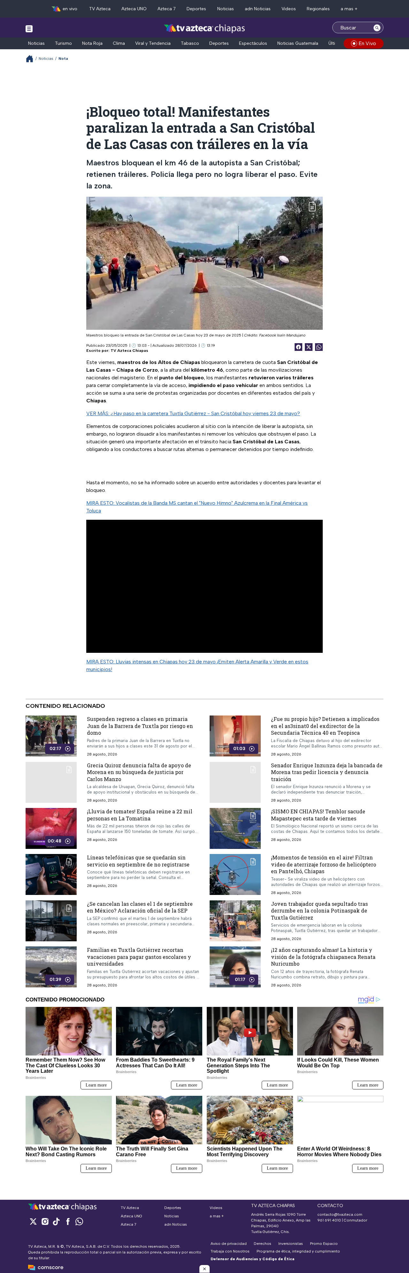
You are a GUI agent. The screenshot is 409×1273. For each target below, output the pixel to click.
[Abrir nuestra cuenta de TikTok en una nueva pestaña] (56, 1221)
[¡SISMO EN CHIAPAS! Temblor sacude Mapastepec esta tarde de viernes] (235, 828)
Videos (289, 9)
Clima (119, 43)
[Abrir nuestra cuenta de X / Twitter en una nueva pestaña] (33, 1221)
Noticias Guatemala (297, 43)
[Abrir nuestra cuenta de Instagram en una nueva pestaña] (45, 1221)
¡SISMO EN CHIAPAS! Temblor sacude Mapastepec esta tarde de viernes (318, 815)
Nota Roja (92, 43)
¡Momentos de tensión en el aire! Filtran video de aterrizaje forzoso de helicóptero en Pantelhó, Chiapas (323, 864)
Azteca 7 (167, 9)
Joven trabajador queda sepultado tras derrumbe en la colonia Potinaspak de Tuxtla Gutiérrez (319, 910)
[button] (204, 1269)
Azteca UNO (134, 9)
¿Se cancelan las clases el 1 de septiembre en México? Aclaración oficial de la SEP (140, 907)
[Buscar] (377, 27)
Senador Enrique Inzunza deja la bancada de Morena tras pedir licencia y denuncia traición (326, 772)
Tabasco (190, 43)
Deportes (196, 9)
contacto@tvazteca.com (339, 1214)
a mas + (349, 9)
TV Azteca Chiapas (129, 350)
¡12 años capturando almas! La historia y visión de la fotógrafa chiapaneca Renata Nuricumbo (323, 957)
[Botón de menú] (29, 28)
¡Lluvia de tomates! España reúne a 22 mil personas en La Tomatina (139, 815)
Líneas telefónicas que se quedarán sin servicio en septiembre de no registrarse (138, 861)
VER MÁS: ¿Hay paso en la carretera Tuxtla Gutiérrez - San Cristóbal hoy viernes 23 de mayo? (193, 413)
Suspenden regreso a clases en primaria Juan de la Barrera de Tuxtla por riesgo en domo (140, 726)
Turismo (63, 43)
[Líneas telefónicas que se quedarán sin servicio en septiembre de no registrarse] (51, 874)
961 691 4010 (329, 1220)
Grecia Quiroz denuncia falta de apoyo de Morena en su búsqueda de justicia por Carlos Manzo (139, 772)
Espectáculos (253, 43)
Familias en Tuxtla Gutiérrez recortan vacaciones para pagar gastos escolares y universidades (139, 957)
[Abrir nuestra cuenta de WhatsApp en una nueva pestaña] (79, 1221)
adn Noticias (258, 9)
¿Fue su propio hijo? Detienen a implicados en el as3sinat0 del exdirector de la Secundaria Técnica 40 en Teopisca (325, 726)
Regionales (318, 9)
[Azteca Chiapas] (204, 28)
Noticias (225, 9)
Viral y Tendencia (153, 43)
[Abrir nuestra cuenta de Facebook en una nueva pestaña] (68, 1221)
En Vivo (367, 43)
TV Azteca (100, 9)
